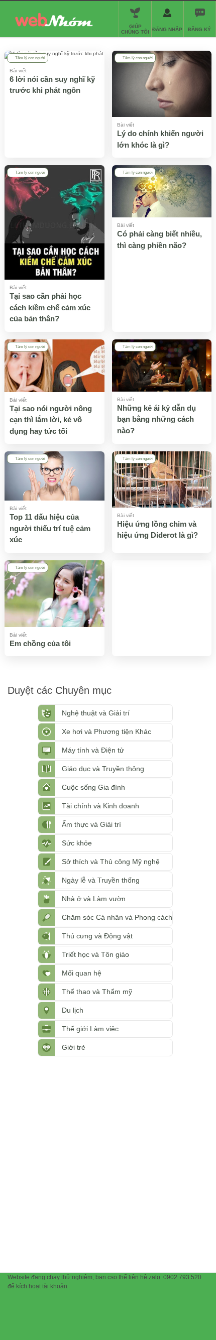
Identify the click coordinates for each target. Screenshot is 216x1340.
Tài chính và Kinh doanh (100, 806)
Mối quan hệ (81, 973)
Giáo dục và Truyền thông (103, 769)
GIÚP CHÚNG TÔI (135, 29)
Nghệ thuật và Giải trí (96, 713)
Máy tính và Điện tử (93, 750)
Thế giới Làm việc (90, 1029)
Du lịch (72, 1010)
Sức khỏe (77, 843)
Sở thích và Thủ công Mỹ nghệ (111, 862)
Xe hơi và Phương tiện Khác (106, 731)
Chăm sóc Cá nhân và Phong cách (117, 917)
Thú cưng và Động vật (97, 936)
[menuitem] (199, 19)
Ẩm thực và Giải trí (91, 824)
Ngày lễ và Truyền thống (101, 880)
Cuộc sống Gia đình (93, 787)
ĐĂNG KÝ (199, 29)
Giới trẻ (73, 1047)
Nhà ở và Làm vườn (94, 899)
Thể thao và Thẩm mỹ (97, 992)
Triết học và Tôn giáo (95, 954)
